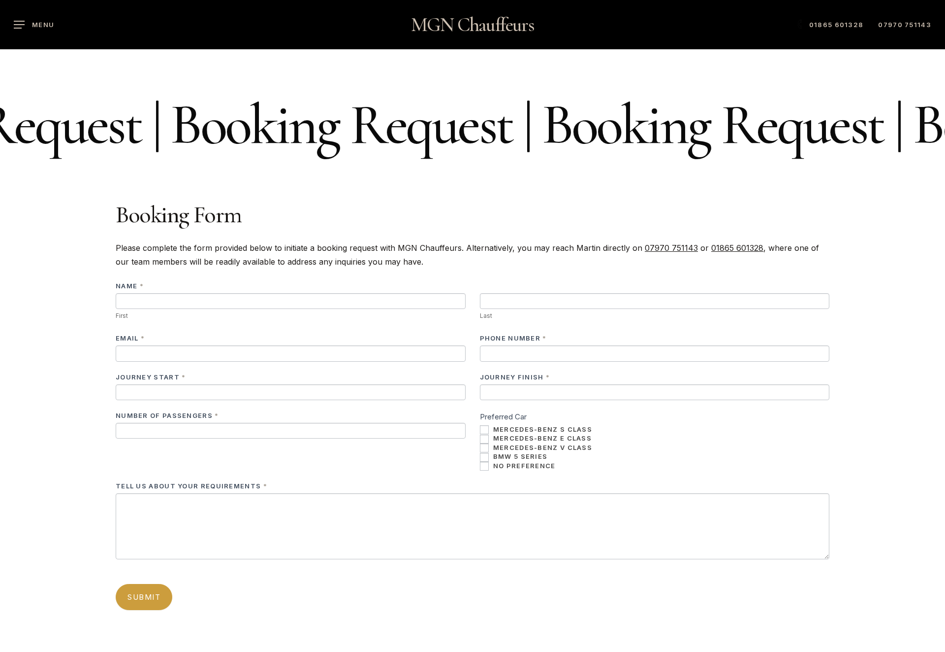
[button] (34, 25)
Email (130, 338)
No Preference (523, 466)
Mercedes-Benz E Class (541, 438)
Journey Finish (515, 377)
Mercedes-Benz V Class (542, 447)
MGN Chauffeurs (473, 24)
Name (130, 286)
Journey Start (151, 377)
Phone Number (513, 338)
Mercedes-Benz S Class (542, 429)
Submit (143, 597)
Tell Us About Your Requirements (191, 486)
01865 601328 (737, 248)
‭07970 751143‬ (671, 248)
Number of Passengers (167, 415)
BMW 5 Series (519, 456)
